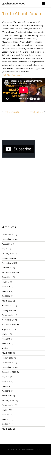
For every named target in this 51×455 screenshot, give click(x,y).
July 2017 (6, 410)
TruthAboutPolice (36, 112)
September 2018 (9, 372)
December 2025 (9, 234)
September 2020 (9, 272)
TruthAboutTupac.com (12, 75)
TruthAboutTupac (21, 13)
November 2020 (9, 263)
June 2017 (6, 414)
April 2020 (6, 296)
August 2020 (7, 277)
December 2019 (9, 315)
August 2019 (7, 329)
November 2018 (9, 367)
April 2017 (6, 424)
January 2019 (7, 358)
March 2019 (7, 353)
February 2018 (8, 400)
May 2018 (6, 386)
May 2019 (6, 343)
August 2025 (7, 244)
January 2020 (7, 310)
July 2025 (6, 248)
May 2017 (6, 419)
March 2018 (7, 395)
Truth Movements (11, 112)
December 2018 (9, 362)
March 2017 (7, 429)
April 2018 (6, 391)
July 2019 (6, 334)
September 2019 (9, 324)
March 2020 (7, 301)
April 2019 (6, 348)
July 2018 (6, 376)
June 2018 (6, 381)
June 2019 (6, 339)
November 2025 (9, 239)
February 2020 (8, 305)
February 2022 (8, 253)
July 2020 (6, 282)
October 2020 (8, 267)
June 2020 (6, 286)
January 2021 (7, 258)
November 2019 (9, 320)
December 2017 (9, 405)
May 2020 (6, 291)
